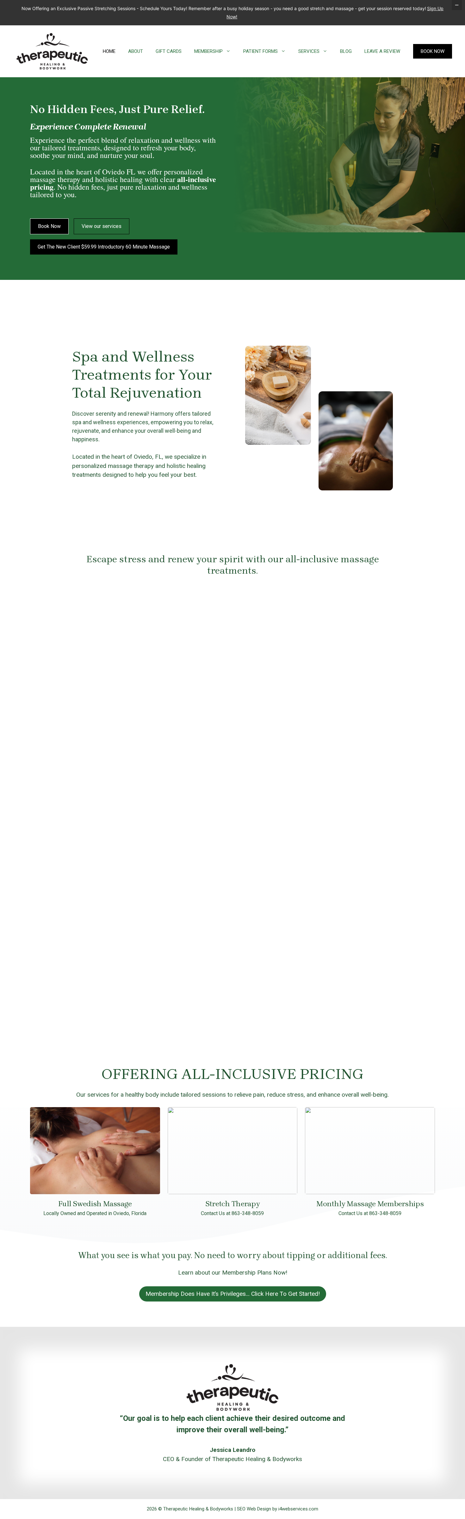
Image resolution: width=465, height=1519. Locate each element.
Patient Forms (260, 51)
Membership (208, 51)
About (135, 51)
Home (109, 51)
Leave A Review (382, 51)
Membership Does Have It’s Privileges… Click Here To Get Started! (233, 1293)
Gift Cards (169, 51)
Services (308, 51)
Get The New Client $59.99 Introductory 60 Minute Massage (104, 247)
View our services (101, 226)
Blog (346, 51)
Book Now (432, 51)
